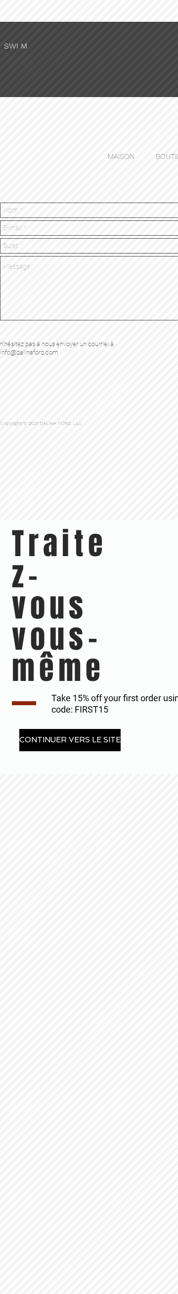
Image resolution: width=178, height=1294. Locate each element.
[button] (70, 740)
